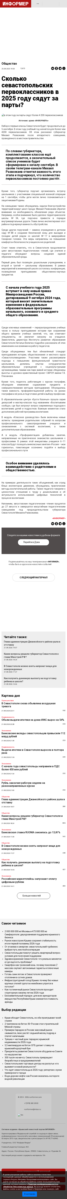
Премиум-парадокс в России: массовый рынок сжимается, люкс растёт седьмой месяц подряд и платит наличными (30, 1033)
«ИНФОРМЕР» (58, 518)
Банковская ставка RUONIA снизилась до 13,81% (31, 832)
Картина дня (11, 696)
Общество (9, 63)
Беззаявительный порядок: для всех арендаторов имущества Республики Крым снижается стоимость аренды (31, 998)
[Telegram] (60, 68)
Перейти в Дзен (31, 542)
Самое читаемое (14, 923)
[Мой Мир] (63, 68)
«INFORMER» (53, 561)
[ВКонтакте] (52, 68)
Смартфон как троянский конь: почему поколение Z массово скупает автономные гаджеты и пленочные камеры (32, 968)
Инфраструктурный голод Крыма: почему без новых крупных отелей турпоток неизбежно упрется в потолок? (31, 983)
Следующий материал (34, 577)
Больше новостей (32, 895)
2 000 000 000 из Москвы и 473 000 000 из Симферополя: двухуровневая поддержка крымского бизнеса (32, 934)
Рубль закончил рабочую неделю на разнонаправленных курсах (23, 784)
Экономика (6, 731)
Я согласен (29, 1194)
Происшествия (8, 701)
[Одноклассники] (56, 68)
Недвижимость (8, 717)
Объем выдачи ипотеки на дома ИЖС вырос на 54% (33, 719)
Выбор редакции (14, 1010)
